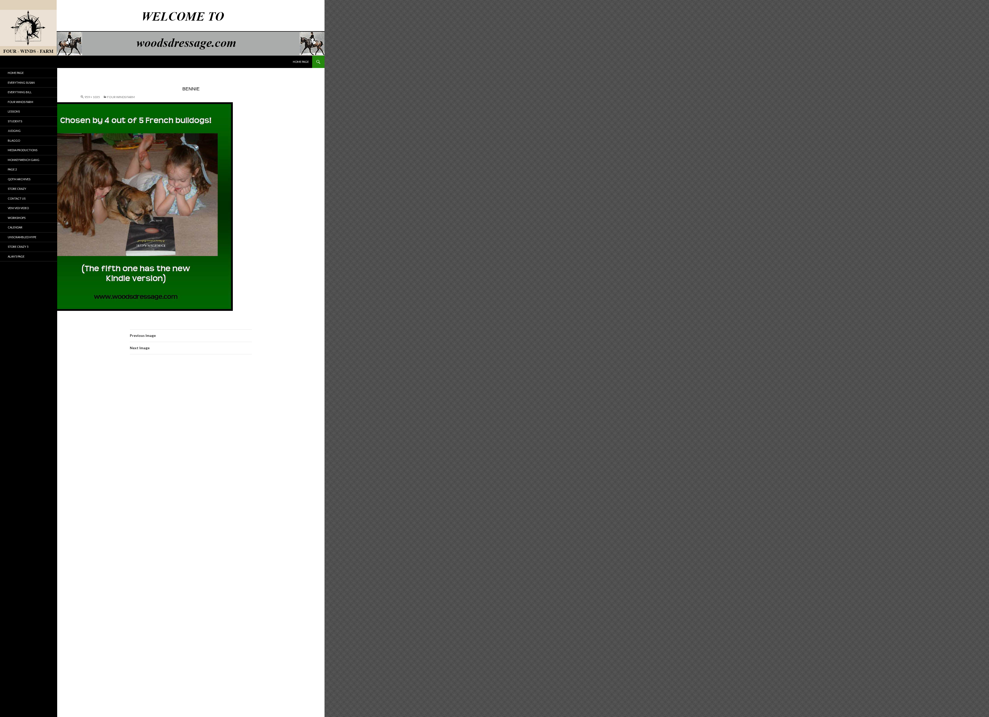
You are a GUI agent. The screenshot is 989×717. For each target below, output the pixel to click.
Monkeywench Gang (23, 159)
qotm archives (19, 179)
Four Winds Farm (121, 97)
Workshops (16, 217)
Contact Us (16, 198)
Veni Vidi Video (18, 208)
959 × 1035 (92, 97)
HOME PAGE (301, 61)
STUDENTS (15, 121)
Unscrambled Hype (22, 237)
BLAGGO (14, 140)
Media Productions (22, 150)
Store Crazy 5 (18, 246)
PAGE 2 (12, 169)
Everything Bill (20, 92)
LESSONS (14, 111)
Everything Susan (21, 82)
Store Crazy (17, 188)
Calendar (15, 227)
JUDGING (14, 130)
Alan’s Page (16, 256)
